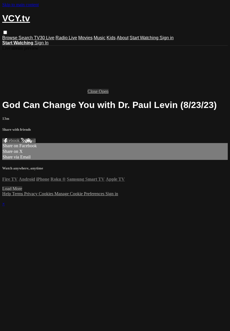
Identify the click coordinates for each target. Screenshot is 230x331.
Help (7, 193)
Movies (85, 37)
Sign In (41, 42)
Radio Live (66, 37)
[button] (5, 32)
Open (104, 91)
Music (99, 37)
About (122, 37)
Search (26, 37)
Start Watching (145, 37)
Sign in (167, 37)
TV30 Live (44, 37)
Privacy (31, 193)
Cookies (46, 193)
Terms (18, 193)
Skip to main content (20, 4)
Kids (111, 37)
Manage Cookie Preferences (79, 193)
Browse (10, 37)
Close (93, 91)
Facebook (11, 140)
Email (30, 140)
